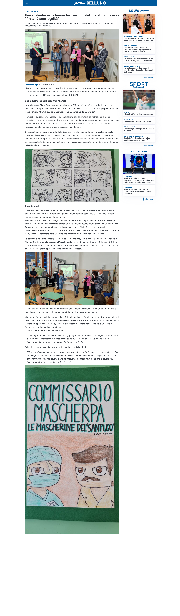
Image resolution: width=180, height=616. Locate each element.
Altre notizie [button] (148, 78)
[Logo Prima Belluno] (90, 3)
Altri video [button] (149, 199)
